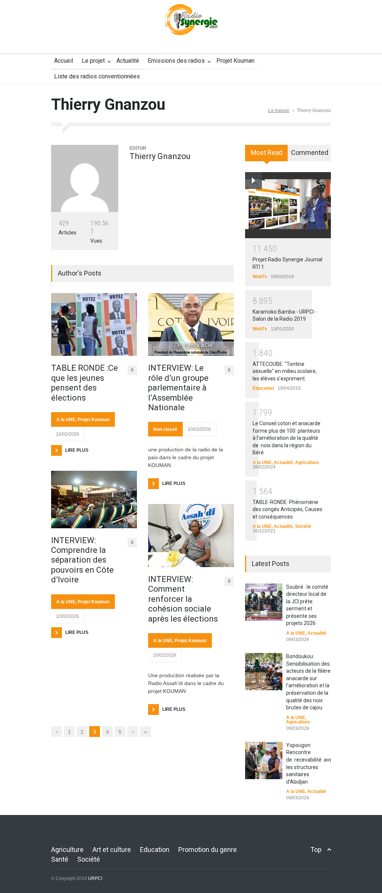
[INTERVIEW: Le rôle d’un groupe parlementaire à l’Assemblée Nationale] (191, 324)
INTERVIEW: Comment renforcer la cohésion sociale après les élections (183, 599)
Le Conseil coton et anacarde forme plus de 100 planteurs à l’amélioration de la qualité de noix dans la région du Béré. (286, 437)
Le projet (93, 60)
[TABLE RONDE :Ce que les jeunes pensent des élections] (94, 324)
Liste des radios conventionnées (97, 76)
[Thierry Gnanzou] (84, 178)
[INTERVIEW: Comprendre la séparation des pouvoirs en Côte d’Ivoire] (94, 499)
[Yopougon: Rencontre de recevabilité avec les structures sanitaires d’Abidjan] (263, 760)
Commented (309, 152)
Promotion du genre (207, 849)
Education (263, 388)
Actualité (127, 60)
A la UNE (65, 419)
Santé (59, 859)
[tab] (266, 156)
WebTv (260, 276)
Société (303, 526)
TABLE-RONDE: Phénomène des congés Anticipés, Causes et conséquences (287, 509)
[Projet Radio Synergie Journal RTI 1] (288, 205)
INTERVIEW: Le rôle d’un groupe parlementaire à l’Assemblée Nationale (178, 387)
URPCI (95, 878)
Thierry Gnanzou (160, 156)
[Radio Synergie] (191, 24)
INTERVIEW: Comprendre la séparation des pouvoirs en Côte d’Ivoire (82, 560)
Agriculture (307, 462)
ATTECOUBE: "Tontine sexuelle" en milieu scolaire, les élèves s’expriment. (285, 371)
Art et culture (112, 849)
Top (316, 849)
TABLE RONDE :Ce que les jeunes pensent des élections (84, 382)
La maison (278, 110)
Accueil (63, 60)
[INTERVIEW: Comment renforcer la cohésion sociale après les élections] (191, 535)
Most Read (266, 152)
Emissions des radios (176, 60)
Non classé (165, 429)
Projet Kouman (235, 60)
